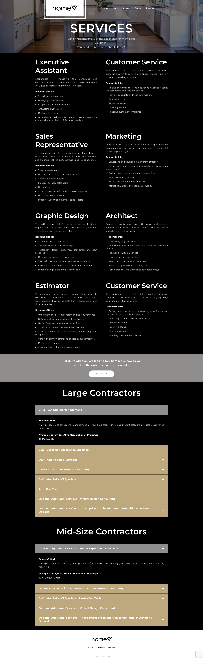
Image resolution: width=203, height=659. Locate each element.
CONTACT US (101, 374)
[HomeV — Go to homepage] (101, 639)
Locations (150, 8)
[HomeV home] (65, 8)
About (115, 8)
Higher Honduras (105, 656)
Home (106, 8)
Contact (138, 8)
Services (126, 8)
